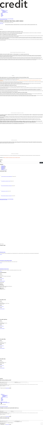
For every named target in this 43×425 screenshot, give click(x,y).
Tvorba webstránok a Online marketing (4, 406)
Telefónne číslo (16, 382)
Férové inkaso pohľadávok (5, 12)
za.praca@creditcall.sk (2, 348)
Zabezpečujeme (2, 394)
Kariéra (2, 14)
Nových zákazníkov (5, 11)
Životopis (15, 421)
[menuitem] (1, 16)
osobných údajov (7, 416)
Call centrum (2, 165)
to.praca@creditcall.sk (2, 328)
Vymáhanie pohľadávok (3, 169)
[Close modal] (0, 409)
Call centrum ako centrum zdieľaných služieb (6, 260)
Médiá (2, 398)
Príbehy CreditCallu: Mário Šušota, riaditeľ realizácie (6, 185)
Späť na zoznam (1, 23)
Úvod (0, 22)
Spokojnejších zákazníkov (5, 10)
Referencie (2, 15)
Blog (1, 13)
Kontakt (2, 400)
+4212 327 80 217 (2, 306)
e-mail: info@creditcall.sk (7, 402)
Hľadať (1, 161)
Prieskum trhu (2, 167)
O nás (1, 9)
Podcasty (2, 397)
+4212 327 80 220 (2, 278)
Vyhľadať (41, 162)
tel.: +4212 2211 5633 (2, 402)
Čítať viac (1, 254)
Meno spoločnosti (2, 382)
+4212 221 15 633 (2, 365)
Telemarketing (2, 168)
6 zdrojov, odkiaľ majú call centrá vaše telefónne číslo (6, 176)
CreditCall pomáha (3, 166)
